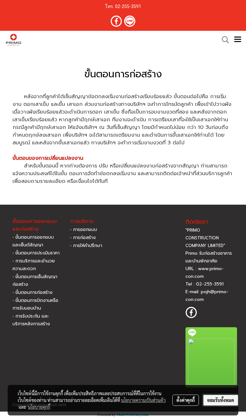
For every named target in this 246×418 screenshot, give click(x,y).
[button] (223, 39)
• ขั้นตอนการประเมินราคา (36, 253)
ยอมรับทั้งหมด (220, 400)
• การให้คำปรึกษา (86, 245)
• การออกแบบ (83, 229)
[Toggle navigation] (238, 40)
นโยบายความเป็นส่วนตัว (143, 400)
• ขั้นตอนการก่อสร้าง (32, 292)
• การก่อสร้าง (83, 237)
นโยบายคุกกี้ (39, 407)
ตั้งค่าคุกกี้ (185, 400)
